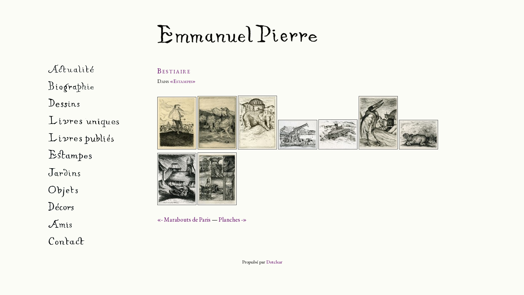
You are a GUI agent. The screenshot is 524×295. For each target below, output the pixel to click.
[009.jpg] (217, 203)
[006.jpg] (378, 147)
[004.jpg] (297, 147)
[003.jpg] (257, 147)
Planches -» (233, 219)
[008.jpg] (176, 203)
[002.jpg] (217, 147)
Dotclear (274, 262)
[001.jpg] (176, 147)
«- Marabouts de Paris (184, 219)
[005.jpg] (338, 147)
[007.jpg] (418, 147)
